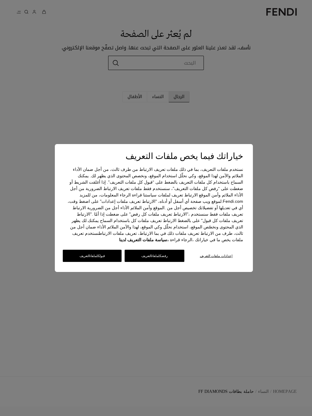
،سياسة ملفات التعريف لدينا (144, 239)
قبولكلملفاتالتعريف (92, 256)
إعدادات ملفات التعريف (216, 256)
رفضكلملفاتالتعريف (154, 256)
